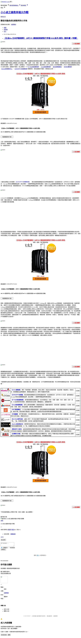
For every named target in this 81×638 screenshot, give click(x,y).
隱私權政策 (49, 616)
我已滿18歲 (3, 634)
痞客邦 (9, 529)
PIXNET (28, 616)
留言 (13, 529)
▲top (2, 537)
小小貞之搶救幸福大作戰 (14, 12)
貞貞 (2, 520)
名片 (5, 31)
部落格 (6, 29)
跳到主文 (3, 16)
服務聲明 (55, 616)
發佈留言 (3, 549)
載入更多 (3, 540)
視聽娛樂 (13, 534)
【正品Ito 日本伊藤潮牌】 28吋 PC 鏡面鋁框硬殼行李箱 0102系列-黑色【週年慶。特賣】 (41, 38)
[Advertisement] (40, 167)
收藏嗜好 (13, 24)
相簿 (5, 27)
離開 (9, 634)
